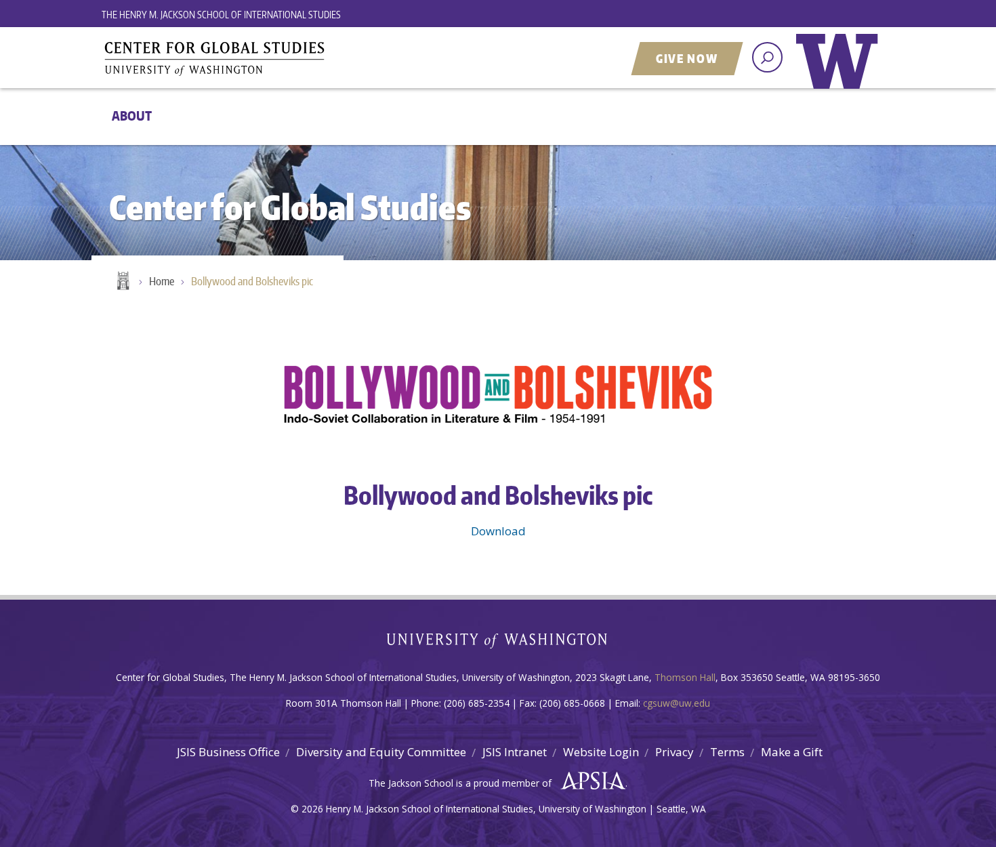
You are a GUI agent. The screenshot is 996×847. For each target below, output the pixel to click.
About (132, 115)
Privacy (674, 752)
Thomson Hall (685, 677)
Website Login (601, 752)
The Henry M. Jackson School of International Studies (221, 14)
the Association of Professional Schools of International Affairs (589, 781)
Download (498, 531)
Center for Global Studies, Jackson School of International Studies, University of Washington (271, 59)
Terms (727, 752)
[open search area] (767, 57)
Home (122, 282)
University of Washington (840, 71)
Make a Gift (792, 752)
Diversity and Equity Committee (381, 752)
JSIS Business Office (228, 752)
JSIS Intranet (514, 752)
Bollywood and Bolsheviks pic (252, 281)
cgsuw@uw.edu (676, 703)
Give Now (687, 58)
